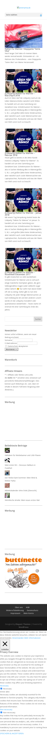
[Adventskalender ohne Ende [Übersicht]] (7, 487)
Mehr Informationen (32, 638)
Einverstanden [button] (18, 638)
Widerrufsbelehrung (15, 610)
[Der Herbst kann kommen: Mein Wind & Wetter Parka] (7, 474)
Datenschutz (32, 610)
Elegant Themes (23, 624)
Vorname (8, 340)
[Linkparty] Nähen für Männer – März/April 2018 (20, 94)
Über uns (19, 607)
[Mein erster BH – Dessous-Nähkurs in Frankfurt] (7, 462)
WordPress (23, 627)
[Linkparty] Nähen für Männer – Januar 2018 (23, 213)
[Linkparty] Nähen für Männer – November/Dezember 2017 (20, 273)
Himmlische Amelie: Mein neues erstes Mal (22, 500)
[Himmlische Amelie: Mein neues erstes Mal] (7, 497)
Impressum (15, 613)
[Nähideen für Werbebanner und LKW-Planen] (7, 452)
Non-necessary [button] (6, 709)
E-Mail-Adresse (11, 343)
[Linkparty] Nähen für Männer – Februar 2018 (20, 154)
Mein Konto (29, 613)
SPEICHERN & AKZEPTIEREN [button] (12, 733)
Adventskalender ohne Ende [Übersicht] (21, 490)
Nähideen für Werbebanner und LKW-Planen (23, 455)
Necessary (7, 688)
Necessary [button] (4, 685)
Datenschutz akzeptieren (18, 346)
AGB (27, 607)
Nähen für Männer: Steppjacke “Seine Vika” (22, 50)
